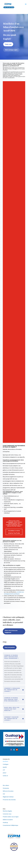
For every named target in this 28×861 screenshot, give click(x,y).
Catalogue (5, 764)
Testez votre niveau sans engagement (11, 631)
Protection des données (9, 799)
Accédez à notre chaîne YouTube (14, 532)
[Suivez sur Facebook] (11, 750)
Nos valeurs (6, 785)
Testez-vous (8, 44)
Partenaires (6, 788)
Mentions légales (7, 811)
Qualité (5, 767)
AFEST (4, 773)
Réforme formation (8, 791)
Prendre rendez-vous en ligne (10, 817)
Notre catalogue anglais (11, 49)
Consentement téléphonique (10, 825)
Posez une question (10, 647)
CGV (4, 794)
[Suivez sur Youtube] (17, 750)
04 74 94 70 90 (9, 7)
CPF (4, 770)
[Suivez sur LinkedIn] (14, 750)
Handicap (5, 822)
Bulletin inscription (8, 819)
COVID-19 (5, 775)
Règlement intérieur (8, 797)
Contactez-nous (7, 814)
